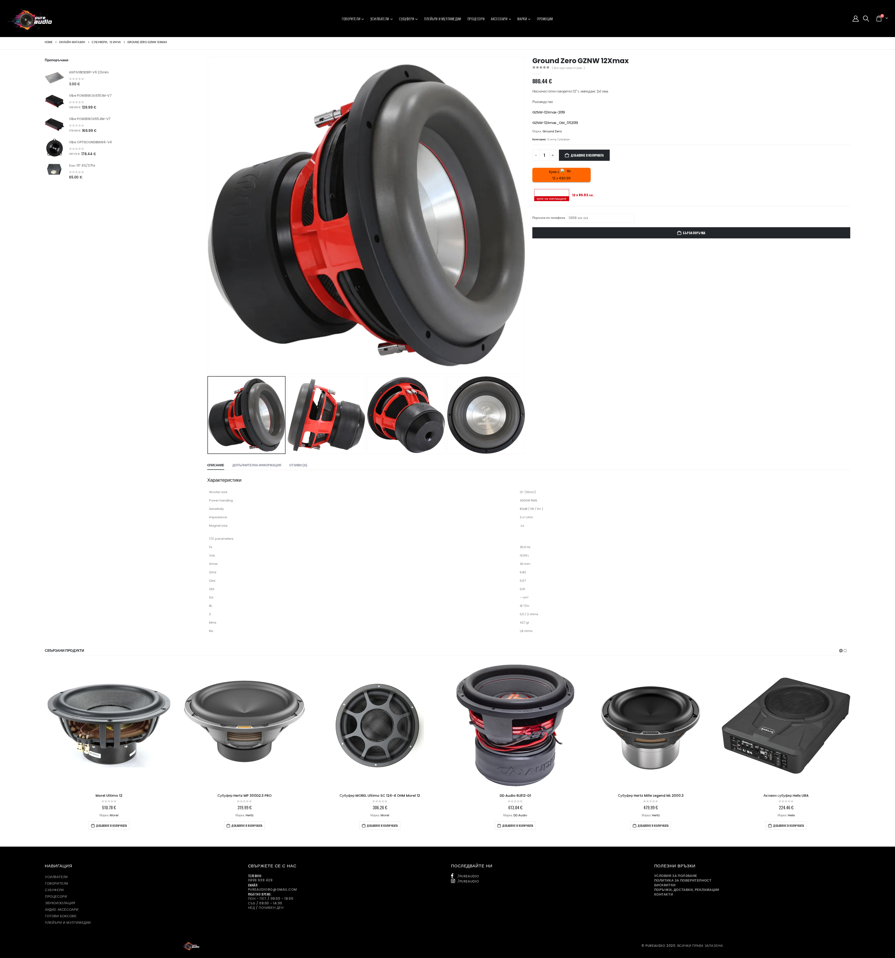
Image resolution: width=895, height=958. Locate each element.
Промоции (545, 18)
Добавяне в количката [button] (111, 826)
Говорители (351, 18)
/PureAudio (468, 876)
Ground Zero (552, 131)
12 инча (551, 139)
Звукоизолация (60, 903)
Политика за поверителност (683, 880)
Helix (655, 815)
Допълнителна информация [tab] (256, 465)
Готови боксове (60, 916)
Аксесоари (499, 18)
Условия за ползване (675, 875)
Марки (522, 18)
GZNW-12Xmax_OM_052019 (555, 122)
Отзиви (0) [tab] (298, 465)
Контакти (663, 894)
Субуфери (406, 18)
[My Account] (855, 19)
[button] (866, 19)
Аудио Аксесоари (62, 909)
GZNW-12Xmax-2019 (548, 112)
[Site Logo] (29, 18)
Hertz (114, 815)
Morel (249, 815)
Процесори (476, 18)
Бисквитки (665, 885)
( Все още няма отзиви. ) (568, 68)
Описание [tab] (215, 465)
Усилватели (379, 18)
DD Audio (385, 815)
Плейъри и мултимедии (442, 18)
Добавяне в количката (587, 155)
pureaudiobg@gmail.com (272, 889)
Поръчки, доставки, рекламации (686, 889)
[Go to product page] (54, 77)
